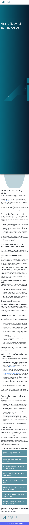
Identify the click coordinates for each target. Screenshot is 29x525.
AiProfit (7, 200)
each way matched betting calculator (11, 332)
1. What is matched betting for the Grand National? (12, 453)
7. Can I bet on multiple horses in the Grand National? (13, 495)
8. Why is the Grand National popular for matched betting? (13, 502)
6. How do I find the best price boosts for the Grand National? (14, 488)
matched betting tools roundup (13, 509)
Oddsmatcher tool (11, 511)
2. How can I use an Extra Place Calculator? (12, 460)
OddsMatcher (10, 415)
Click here (21, 523)
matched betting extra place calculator (11, 373)
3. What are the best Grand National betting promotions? (13, 467)
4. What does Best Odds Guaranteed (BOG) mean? (13, 474)
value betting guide (23, 508)
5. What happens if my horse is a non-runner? (14, 481)
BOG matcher (12, 366)
